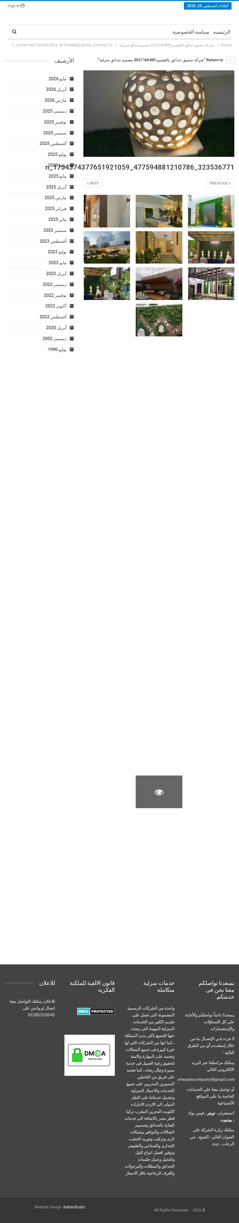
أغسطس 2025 (53, 143)
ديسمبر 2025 (55, 111)
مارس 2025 (56, 197)
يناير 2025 (57, 219)
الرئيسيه (221, 32)
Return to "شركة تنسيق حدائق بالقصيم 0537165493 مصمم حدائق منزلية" (161, 60)
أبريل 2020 (56, 327)
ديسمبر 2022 (55, 284)
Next (94, 183)
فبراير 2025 (56, 208)
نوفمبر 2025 (55, 121)
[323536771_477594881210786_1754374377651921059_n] (211, 211)
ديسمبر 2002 (55, 338)
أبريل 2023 (56, 273)
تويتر (211, 1112)
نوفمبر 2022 (55, 295)
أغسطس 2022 (53, 316)
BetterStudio (74, 1207)
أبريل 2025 (56, 187)
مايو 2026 (58, 78)
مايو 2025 (58, 176)
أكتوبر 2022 (56, 305)
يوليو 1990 (57, 349)
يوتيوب (226, 1119)
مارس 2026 (56, 100)
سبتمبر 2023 (55, 230)
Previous (219, 183)
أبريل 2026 (56, 89)
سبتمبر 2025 (55, 132)
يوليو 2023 (57, 251)
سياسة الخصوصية (190, 32)
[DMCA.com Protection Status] (96, 1011)
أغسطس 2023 (53, 241)
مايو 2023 (58, 262)
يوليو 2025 (57, 154)
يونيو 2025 (57, 165)
